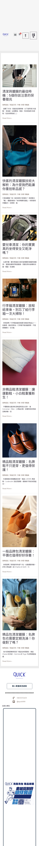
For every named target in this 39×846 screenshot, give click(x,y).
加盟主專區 (6, 706)
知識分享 (13, 105)
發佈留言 (5, 105)
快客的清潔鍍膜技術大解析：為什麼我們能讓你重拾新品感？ (18, 185)
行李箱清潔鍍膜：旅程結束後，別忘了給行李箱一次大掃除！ (18, 310)
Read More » (7, 118)
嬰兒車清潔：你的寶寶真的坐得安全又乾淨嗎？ (18, 249)
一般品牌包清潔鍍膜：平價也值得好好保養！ (18, 553)
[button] (15, 34)
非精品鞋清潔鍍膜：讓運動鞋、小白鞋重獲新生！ (18, 393)
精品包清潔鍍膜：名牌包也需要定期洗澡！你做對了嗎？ (18, 638)
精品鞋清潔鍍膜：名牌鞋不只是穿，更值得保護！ (18, 466)
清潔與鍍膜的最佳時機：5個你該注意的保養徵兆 (18, 95)
